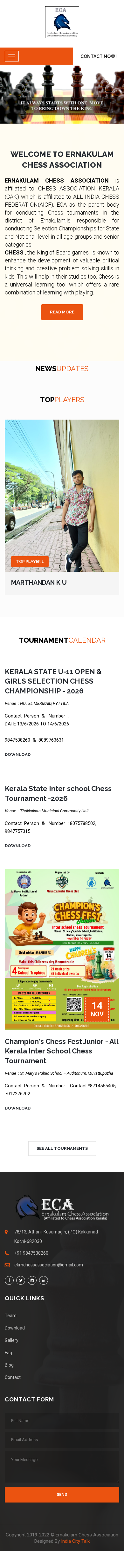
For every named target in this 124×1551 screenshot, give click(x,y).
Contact (13, 1377)
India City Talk (75, 1541)
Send (62, 1494)
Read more (62, 312)
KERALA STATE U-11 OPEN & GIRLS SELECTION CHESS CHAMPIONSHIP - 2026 (53, 681)
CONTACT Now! (98, 56)
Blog (9, 1365)
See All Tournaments (62, 1148)
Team (11, 1315)
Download (18, 754)
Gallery (11, 1340)
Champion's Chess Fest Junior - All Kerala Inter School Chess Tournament (61, 1051)
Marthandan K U (39, 582)
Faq (8, 1352)
